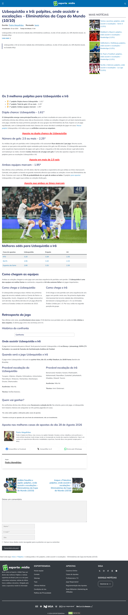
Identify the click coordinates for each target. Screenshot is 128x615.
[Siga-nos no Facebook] (108, 570)
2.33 (68, 261)
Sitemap (37, 578)
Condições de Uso (40, 589)
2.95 (26, 261)
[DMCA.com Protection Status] (74, 613)
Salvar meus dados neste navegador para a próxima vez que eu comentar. (32, 542)
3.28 (47, 257)
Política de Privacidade (42, 593)
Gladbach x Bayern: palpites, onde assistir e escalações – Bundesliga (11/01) (111, 34)
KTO (4, 257)
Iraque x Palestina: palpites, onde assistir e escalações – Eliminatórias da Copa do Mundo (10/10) (60, 485)
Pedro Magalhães (13, 462)
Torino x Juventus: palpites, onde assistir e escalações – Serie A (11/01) (112, 23)
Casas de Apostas (72, 574)
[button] (125, 3)
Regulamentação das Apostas (76, 585)
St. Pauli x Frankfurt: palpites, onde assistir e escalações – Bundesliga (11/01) (111, 56)
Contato (37, 574)
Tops (35, 582)
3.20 (26, 257)
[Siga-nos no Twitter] (99, 570)
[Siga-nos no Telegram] (116, 570)
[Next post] (83, 485)
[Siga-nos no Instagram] (103, 570)
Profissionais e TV (72, 578)
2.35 (68, 257)
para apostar (76, 175)
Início (14, 557)
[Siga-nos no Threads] (112, 570)
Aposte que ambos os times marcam (44, 183)
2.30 (68, 265)
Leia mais (5, 38)
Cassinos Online (71, 571)
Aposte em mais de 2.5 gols (44, 159)
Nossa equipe (38, 571)
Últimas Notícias (39, 585)
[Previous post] (6, 485)
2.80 (26, 265)
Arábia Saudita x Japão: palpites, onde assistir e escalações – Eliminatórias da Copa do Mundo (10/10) (27, 485)
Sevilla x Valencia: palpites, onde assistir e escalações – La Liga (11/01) (112, 67)
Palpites (20, 557)
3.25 (47, 265)
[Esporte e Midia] (64, 3)
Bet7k (5, 261)
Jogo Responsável (72, 582)
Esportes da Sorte (9, 265)
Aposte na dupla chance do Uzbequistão (44, 133)
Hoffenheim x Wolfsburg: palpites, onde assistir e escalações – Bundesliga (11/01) (113, 45)
